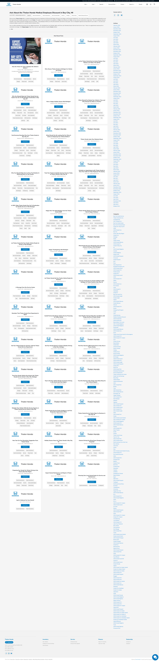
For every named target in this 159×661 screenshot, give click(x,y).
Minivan (115, 305)
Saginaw (115, 402)
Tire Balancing (116, 518)
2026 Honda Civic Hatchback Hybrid (121, 618)
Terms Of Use (17, 659)
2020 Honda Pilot (117, 320)
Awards (115, 251)
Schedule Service (74, 641)
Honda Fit (115, 292)
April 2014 (115, 204)
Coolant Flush (116, 463)
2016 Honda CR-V (117, 306)
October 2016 (116, 190)
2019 (114, 277)
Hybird (114, 565)
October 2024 (116, 53)
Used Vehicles (45, 645)
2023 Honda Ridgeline (118, 498)
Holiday (115, 350)
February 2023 (116, 88)
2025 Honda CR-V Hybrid (119, 555)
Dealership (129, 639)
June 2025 (115, 39)
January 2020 (116, 152)
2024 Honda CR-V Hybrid (119, 515)
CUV (114, 339)
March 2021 (116, 128)
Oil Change (115, 357)
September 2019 (117, 159)
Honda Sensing (116, 315)
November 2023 (117, 72)
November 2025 (117, 30)
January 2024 (116, 69)
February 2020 (116, 150)
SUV (114, 261)
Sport (114, 477)
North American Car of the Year (120, 442)
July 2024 (115, 58)
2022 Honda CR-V (117, 496)
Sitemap (21, 659)
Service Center (116, 353)
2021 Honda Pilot (117, 385)
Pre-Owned (116, 285)
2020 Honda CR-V (117, 336)
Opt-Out (46, 659)
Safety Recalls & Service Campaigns (39, 659)
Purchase (115, 485)
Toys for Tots (116, 437)
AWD (114, 499)
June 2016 (115, 197)
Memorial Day (116, 546)
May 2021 (115, 124)
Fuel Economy (116, 527)
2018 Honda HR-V (117, 423)
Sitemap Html (25, 659)
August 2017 (116, 175)
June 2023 (115, 81)
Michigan (68, 15)
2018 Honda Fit (116, 244)
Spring (114, 508)
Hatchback (115, 291)
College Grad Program (118, 310)
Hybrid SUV (116, 607)
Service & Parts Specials (75, 643)
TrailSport (115, 482)
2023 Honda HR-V (117, 458)
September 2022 (117, 96)
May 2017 (115, 178)
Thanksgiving (116, 487)
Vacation (115, 470)
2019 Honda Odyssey (118, 301)
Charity (115, 433)
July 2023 (115, 79)
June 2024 (115, 60)
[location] (114, 0)
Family (114, 447)
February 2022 (116, 109)
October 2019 (116, 157)
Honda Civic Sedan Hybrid (119, 569)
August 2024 (116, 56)
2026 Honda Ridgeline (118, 623)
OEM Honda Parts (117, 390)
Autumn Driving (117, 346)
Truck (114, 624)
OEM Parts (115, 478)
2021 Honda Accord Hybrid (119, 418)
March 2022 (116, 107)
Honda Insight (116, 298)
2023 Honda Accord (117, 504)
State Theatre (116, 430)
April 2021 (115, 126)
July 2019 (115, 162)
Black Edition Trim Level (118, 322)
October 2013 (116, 206)
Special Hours (116, 548)
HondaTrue (115, 544)
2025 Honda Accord (117, 562)
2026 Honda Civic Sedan (118, 611)
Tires (114, 388)
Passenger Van (116, 393)
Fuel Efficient (116, 557)
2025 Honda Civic (117, 583)
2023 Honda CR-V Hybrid (119, 503)
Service (115, 282)
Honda (114, 416)
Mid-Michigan (116, 398)
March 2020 (116, 149)
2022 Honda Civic (117, 414)
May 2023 (115, 82)
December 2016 (117, 187)
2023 (114, 456)
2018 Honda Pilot (117, 369)
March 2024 (116, 65)
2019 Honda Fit (116, 289)
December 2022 (117, 91)
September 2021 (117, 117)
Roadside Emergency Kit (118, 266)
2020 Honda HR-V (117, 360)
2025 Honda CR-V (117, 572)
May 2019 (115, 166)
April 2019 (115, 168)
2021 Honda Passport (118, 404)
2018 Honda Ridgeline (118, 325)
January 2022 (116, 110)
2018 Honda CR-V (117, 452)
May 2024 (115, 62)
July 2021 (115, 121)
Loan (114, 313)
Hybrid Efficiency (117, 621)
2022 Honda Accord (117, 440)
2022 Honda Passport (118, 480)
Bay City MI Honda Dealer (119, 225)
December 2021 (117, 112)
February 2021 (116, 129)
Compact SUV (116, 459)
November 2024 (117, 51)
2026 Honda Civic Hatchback (119, 616)
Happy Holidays (116, 395)
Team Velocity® (138, 659)
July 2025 (115, 37)
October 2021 (116, 116)
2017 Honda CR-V (117, 221)
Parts (114, 263)
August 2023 (116, 77)
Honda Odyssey (116, 303)
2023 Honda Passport (118, 510)
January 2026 (116, 27)
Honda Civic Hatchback (118, 588)
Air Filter (115, 506)
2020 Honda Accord (117, 358)
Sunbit (114, 431)
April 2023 (115, 84)
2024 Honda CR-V (117, 522)
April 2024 (115, 63)
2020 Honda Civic (117, 230)
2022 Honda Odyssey (118, 425)
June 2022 (115, 102)
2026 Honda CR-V (117, 602)
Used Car (115, 560)
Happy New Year (117, 491)
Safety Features (116, 600)
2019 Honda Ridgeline (118, 249)
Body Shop (115, 378)
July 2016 (115, 195)
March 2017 (116, 182)
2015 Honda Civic (117, 284)
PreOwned (115, 327)
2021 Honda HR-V (117, 397)
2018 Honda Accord (117, 275)
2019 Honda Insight (117, 296)
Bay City (63, 15)
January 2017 (116, 185)
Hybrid (114, 299)
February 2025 (116, 46)
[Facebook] (114, 15)
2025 (114, 553)
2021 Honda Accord (117, 407)
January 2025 (116, 48)
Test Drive (115, 445)
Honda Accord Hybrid (118, 536)
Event (114, 332)
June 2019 (115, 164)
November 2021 (117, 114)
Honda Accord (116, 271)
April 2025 (115, 42)
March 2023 (116, 86)
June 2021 (115, 122)
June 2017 (115, 176)
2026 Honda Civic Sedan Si (119, 614)
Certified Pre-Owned (118, 473)
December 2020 (117, 133)
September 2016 (117, 192)
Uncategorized (116, 219)
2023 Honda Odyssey (118, 492)
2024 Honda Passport (118, 550)
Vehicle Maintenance (118, 381)
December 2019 (117, 154)
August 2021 (116, 119)
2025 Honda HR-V (117, 579)
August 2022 (116, 98)
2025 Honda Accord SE (118, 558)
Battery (115, 461)
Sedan (114, 238)
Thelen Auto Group (117, 435)
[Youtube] (121, 15)
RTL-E (114, 501)
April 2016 (115, 199)
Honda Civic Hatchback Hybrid (120, 619)
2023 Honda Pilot (117, 511)
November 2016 (117, 189)
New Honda (116, 525)
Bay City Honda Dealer (56, 15)
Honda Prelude (116, 564)
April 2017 (115, 180)
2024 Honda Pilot (117, 531)
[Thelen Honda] (15, 4)
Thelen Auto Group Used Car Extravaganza (123, 334)
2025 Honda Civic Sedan (118, 571)
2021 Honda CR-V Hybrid (119, 419)
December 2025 (117, 29)
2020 (114, 228)
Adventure (115, 591)
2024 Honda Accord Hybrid (119, 534)
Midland (115, 400)
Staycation (115, 468)
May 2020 (115, 145)
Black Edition (116, 343)
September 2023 (117, 76)
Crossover (115, 258)
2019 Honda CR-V (117, 270)
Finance (115, 426)
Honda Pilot (116, 345)
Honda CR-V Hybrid (117, 517)
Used (114, 287)
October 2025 (116, 32)
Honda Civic (116, 235)
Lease (114, 311)
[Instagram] (118, 15)
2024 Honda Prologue (118, 538)
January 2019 (116, 173)
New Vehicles (45, 641)
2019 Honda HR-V (117, 278)
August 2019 (116, 161)
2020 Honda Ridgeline (118, 355)
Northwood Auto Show (118, 484)
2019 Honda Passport (118, 256)
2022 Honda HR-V (117, 428)
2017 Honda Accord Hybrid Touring (121, 451)
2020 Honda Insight (117, 362)
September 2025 (117, 34)
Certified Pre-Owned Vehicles (48, 643)
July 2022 (115, 100)
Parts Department (117, 265)
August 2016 (116, 194)
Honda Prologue (117, 541)
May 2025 (115, 41)
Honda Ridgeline (117, 252)
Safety (114, 280)
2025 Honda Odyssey (118, 584)
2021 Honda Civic (117, 405)
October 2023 (116, 74)
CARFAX (115, 471)
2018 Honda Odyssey (118, 242)
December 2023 (117, 70)
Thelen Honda (74, 15)
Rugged (115, 576)
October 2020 (116, 136)
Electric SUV (116, 539)
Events (114, 308)
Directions (128, 643)
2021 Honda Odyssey (118, 391)
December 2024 (117, 49)
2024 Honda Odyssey (118, 543)
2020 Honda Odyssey (118, 329)
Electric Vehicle (116, 348)
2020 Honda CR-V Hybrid (119, 338)
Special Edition (116, 475)
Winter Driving (116, 341)
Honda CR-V (116, 273)
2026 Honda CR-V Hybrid (119, 605)
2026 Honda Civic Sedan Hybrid (120, 612)
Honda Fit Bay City (117, 245)
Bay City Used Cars (117, 294)
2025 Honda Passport (118, 574)
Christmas (115, 489)
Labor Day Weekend (118, 524)
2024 (114, 513)
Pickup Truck (116, 254)
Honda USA (50, 659)
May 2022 (115, 103)
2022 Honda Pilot (117, 438)
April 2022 (115, 105)
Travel (114, 532)
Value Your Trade (101, 643)
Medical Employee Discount (83, 15)
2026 (114, 593)
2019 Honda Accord (117, 268)
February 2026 (116, 25)
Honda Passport (117, 259)
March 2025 (116, 44)
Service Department (117, 372)
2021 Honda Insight (117, 411)
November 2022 (117, 93)
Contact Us (10, 642)
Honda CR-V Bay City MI (118, 226)
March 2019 (116, 169)
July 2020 (115, 142)
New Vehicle (116, 444)
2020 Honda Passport (118, 364)
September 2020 (117, 138)
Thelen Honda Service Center (120, 374)
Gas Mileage (116, 529)
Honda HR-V (116, 365)
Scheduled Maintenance (118, 371)
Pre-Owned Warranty (118, 454)
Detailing (115, 586)
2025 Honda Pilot (117, 551)
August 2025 (116, 36)
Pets (114, 449)
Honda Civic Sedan (117, 590)
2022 (114, 412)
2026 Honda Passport (118, 609)
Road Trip (115, 367)
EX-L (114, 494)
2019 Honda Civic (117, 331)
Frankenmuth (116, 466)
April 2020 (115, 147)
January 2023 (116, 89)
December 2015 (117, 201)
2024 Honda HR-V (117, 578)
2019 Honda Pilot (117, 318)
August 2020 (116, 140)
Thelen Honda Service (46, 15)
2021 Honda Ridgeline (118, 421)
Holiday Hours (116, 351)
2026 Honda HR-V (117, 604)
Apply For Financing (102, 641)
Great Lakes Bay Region (118, 233)
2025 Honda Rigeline (118, 598)
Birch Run (115, 465)
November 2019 (117, 155)
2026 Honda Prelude (118, 595)
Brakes (115, 386)
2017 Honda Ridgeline (118, 324)
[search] (154, 4)
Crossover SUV (116, 628)
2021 (114, 383)
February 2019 (116, 171)
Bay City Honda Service (37, 15)
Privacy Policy (12, 659)
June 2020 (115, 143)
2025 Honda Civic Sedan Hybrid (120, 567)
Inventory (45, 639)
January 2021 (116, 131)
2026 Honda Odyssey (118, 626)
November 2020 (117, 135)
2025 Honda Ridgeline (118, 597)
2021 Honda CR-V (117, 409)
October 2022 (116, 95)
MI (114, 247)
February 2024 (116, 67)
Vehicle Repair (116, 379)
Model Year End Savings (118, 376)
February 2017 (116, 183)
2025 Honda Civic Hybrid (119, 581)
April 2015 (115, 202)
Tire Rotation (116, 520)
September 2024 (117, 55)
